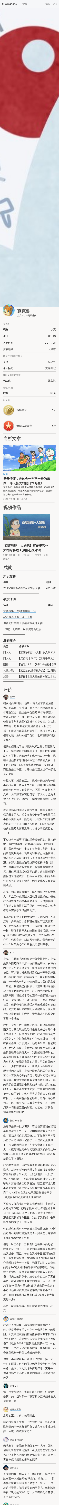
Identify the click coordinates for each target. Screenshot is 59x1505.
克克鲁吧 (50, 368)
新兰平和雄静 (16, 1440)
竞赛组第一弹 (11, 611)
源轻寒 (13, 1468)
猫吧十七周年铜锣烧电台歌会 (22, 629)
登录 (55, 3)
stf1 (12, 952)
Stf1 (12, 697)
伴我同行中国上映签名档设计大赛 (23, 623)
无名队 (52, 380)
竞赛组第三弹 (28, 611)
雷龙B (13, 1386)
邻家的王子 (15, 1409)
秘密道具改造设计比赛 (17, 617)
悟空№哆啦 (16, 1120)
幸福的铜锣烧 (16, 1319)
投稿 (47, 3)
